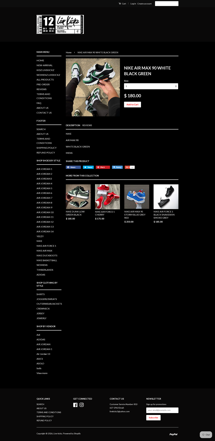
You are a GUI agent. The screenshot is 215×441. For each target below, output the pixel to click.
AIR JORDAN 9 (44, 207)
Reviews (87, 125)
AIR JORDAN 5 (44, 188)
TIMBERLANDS (45, 269)
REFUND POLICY (46, 152)
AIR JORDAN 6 (44, 193)
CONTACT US (170, 32)
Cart (124, 3)
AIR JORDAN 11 (45, 217)
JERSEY (40, 313)
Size (126, 80)
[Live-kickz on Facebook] (75, 404)
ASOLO (40, 363)
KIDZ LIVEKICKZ (139, 15)
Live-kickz (58, 433)
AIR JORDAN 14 (45, 231)
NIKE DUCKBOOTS (47, 255)
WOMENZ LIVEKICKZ (164, 15)
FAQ (139, 32)
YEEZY (40, 236)
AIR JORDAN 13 (45, 226)
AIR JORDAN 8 (44, 202)
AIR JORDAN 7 (44, 197)
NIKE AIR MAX (44, 250)
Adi (38, 334)
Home (69, 52)
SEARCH (41, 129)
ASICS (40, 358)
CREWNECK (43, 308)
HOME (101, 15)
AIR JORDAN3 (44, 178)
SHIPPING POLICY (46, 147)
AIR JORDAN (43, 344)
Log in (133, 3)
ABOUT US (153, 32)
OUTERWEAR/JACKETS (49, 303)
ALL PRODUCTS (101, 24)
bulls (39, 368)
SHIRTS (41, 294)
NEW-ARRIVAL (117, 15)
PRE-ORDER (120, 24)
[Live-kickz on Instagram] (81, 404)
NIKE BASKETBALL (47, 260)
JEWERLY (41, 318)
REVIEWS (137, 24)
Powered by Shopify (72, 433)
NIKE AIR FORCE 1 (46, 245)
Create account (144, 3)
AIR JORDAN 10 (45, 212)
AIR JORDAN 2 (44, 173)
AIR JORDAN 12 (45, 221)
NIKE (39, 241)
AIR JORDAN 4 (44, 183)
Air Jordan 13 (43, 353)
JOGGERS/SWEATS (47, 299)
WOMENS (42, 265)
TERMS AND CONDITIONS (161, 24)
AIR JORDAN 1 (44, 169)
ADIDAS (41, 274)
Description (73, 125)
